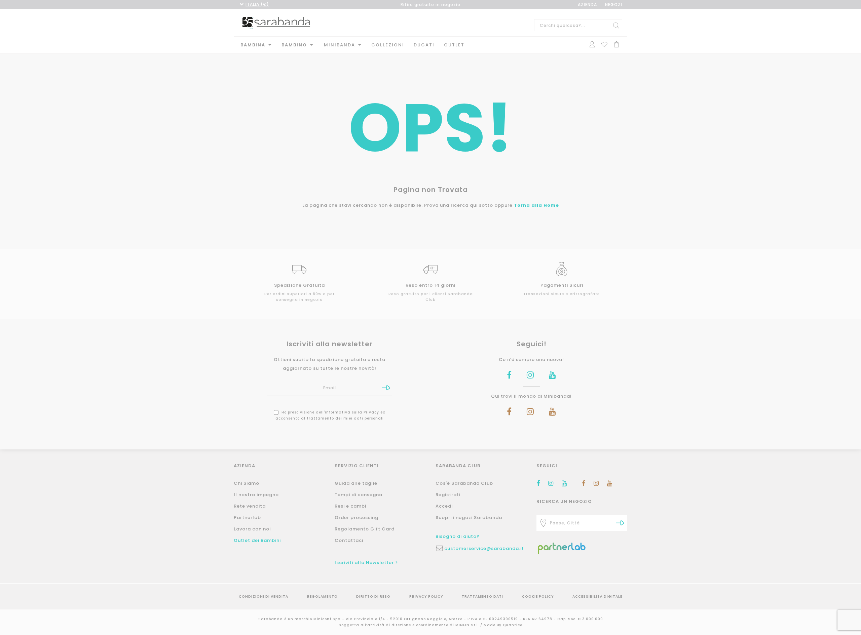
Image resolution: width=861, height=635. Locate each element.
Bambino (294, 45)
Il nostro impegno (256, 494)
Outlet (454, 45)
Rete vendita (250, 506)
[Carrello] (616, 44)
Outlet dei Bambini (257, 540)
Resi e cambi (350, 506)
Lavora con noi (252, 529)
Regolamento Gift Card (365, 529)
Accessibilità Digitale (597, 596)
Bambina (252, 45)
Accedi (444, 506)
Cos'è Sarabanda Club (464, 483)
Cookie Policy (538, 596)
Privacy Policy (426, 596)
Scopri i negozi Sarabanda (469, 517)
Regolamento (322, 596)
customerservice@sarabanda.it (484, 548)
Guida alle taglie (356, 483)
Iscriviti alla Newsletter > (366, 562)
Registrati (448, 494)
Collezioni (387, 45)
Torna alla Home (536, 205)
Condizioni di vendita (263, 596)
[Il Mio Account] (592, 44)
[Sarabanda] (276, 22)
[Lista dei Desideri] (604, 44)
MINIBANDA (339, 45)
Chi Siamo (246, 483)
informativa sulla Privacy (352, 412)
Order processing (356, 517)
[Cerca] (616, 25)
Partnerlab (247, 517)
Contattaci (349, 540)
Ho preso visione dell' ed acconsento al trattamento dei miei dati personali (330, 415)
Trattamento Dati (482, 596)
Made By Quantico (503, 625)
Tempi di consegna (358, 494)
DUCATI (424, 45)
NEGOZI (613, 4)
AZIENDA (587, 4)
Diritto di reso (373, 596)
